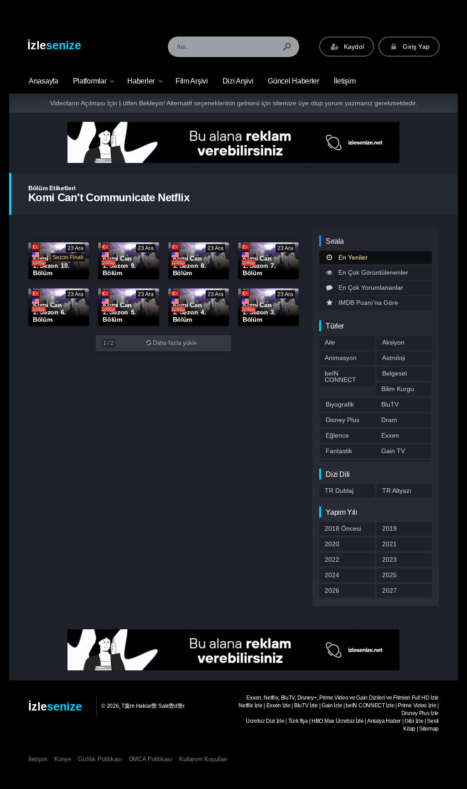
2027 (389, 590)
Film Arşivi (192, 81)
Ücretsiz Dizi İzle (265, 721)
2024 (332, 575)
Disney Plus (342, 419)
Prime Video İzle (417, 705)
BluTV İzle (306, 705)
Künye (62, 759)
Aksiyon (393, 342)
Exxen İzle (278, 705)
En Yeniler (353, 257)
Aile (330, 342)
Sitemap (429, 729)
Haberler (141, 81)
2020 (332, 544)
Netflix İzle (250, 705)
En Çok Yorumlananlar (370, 287)
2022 (332, 559)
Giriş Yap (415, 46)
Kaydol (353, 46)
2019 (389, 528)
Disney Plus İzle (420, 713)
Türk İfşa (298, 721)
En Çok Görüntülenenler (373, 272)
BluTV (390, 404)
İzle (54, 45)
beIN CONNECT (340, 376)
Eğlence (337, 435)
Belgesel (394, 373)
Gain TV (393, 451)
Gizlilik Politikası (100, 759)
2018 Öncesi (343, 528)
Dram (389, 419)
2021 (389, 544)
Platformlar (90, 81)
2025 (389, 575)
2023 (389, 559)
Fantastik (339, 451)
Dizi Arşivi (238, 81)
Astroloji (393, 357)
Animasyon (341, 357)
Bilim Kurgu (397, 388)
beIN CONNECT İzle (370, 705)
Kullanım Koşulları (203, 759)
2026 (332, 590)
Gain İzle (332, 705)
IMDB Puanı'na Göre (368, 302)
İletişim (345, 81)
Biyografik (340, 404)
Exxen (390, 435)
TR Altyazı (396, 490)
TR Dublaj (339, 490)
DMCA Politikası (150, 759)
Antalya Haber (384, 721)
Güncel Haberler (293, 81)
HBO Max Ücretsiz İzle (337, 721)
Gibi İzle (414, 721)
